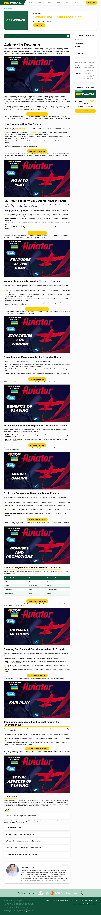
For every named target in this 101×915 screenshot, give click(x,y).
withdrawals (60, 571)
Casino (66, 2)
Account (30, 2)
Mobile (39, 2)
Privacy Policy (79, 900)
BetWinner (6, 8)
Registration (91, 2)
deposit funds (35, 132)
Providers (94, 903)
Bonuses (49, 2)
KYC (72, 900)
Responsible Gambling (91, 900)
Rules (74, 903)
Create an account (20, 128)
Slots (75, 2)
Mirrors (88, 903)
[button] (37, 36)
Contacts (54, 900)
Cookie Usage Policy (63, 900)
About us (47, 900)
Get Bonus (39, 25)
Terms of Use (81, 903)
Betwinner (16, 381)
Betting (58, 2)
